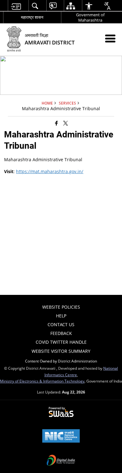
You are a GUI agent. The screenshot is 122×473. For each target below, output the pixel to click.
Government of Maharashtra (90, 17)
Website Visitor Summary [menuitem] (61, 351)
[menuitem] (16, 6)
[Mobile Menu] (110, 38)
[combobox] (107, 6)
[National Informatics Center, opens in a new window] (61, 436)
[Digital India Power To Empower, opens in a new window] (61, 461)
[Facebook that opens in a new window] (56, 123)
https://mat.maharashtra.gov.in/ (49, 171)
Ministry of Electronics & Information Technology (42, 380)
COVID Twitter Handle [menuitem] (61, 342)
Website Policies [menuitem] (61, 307)
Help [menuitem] (61, 316)
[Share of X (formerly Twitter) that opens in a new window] (65, 123)
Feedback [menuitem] (61, 333)
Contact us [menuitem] (61, 324)
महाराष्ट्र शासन (32, 17)
